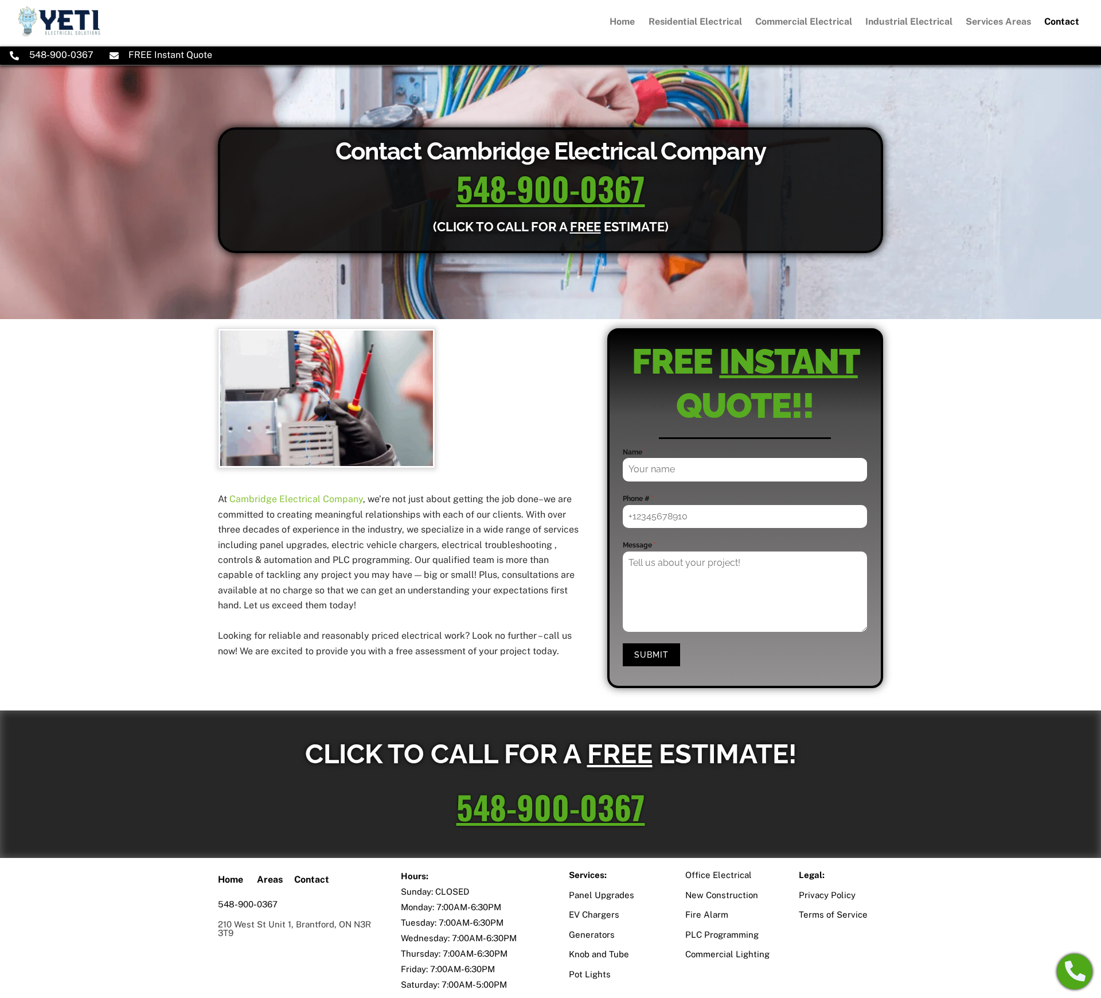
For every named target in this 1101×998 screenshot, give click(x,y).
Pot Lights (590, 974)
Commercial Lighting (727, 954)
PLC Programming (722, 934)
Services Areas (998, 21)
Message (639, 545)
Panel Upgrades (601, 895)
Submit (651, 654)
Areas (270, 879)
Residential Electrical (695, 21)
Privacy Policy (827, 895)
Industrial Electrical (908, 21)
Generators (592, 934)
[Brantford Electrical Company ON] (59, 31)
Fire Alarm (706, 914)
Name (634, 452)
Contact (1061, 21)
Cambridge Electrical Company (296, 499)
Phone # (638, 499)
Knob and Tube (599, 954)
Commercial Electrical (803, 21)
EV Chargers (594, 914)
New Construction (721, 895)
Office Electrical (718, 875)
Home (622, 21)
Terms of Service (833, 914)
